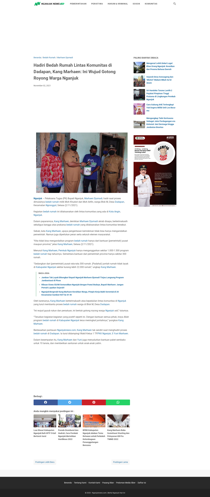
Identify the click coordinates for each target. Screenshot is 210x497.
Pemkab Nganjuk (67, 250)
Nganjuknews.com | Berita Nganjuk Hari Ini (108, 493)
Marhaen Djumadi (93, 198)
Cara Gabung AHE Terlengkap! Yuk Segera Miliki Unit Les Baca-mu (161, 107)
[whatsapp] (118, 402)
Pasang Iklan (108, 483)
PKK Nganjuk (104, 333)
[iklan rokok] (155, 206)
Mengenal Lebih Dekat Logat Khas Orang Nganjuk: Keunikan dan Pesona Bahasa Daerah (160, 66)
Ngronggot (51, 205)
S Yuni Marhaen (120, 333)
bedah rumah (52, 201)
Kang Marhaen (61, 221)
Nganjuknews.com (66, 330)
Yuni (79, 339)
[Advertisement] (105, 32)
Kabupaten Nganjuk (46, 267)
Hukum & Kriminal (118, 4)
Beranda (68, 483)
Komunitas (151, 4)
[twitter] (70, 402)
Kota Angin (114, 211)
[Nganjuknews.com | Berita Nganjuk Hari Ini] (49, 3)
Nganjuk (38, 215)
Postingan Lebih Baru (44, 462)
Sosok (136, 4)
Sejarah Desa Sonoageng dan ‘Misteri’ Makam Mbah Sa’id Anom (159, 80)
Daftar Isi (142, 483)
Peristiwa (97, 4)
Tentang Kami (80, 483)
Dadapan (119, 201)
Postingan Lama (120, 462)
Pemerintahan (78, 4)
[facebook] (46, 402)
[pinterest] (94, 402)
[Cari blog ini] (174, 3)
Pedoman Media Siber (125, 483)
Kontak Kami (94, 483)
